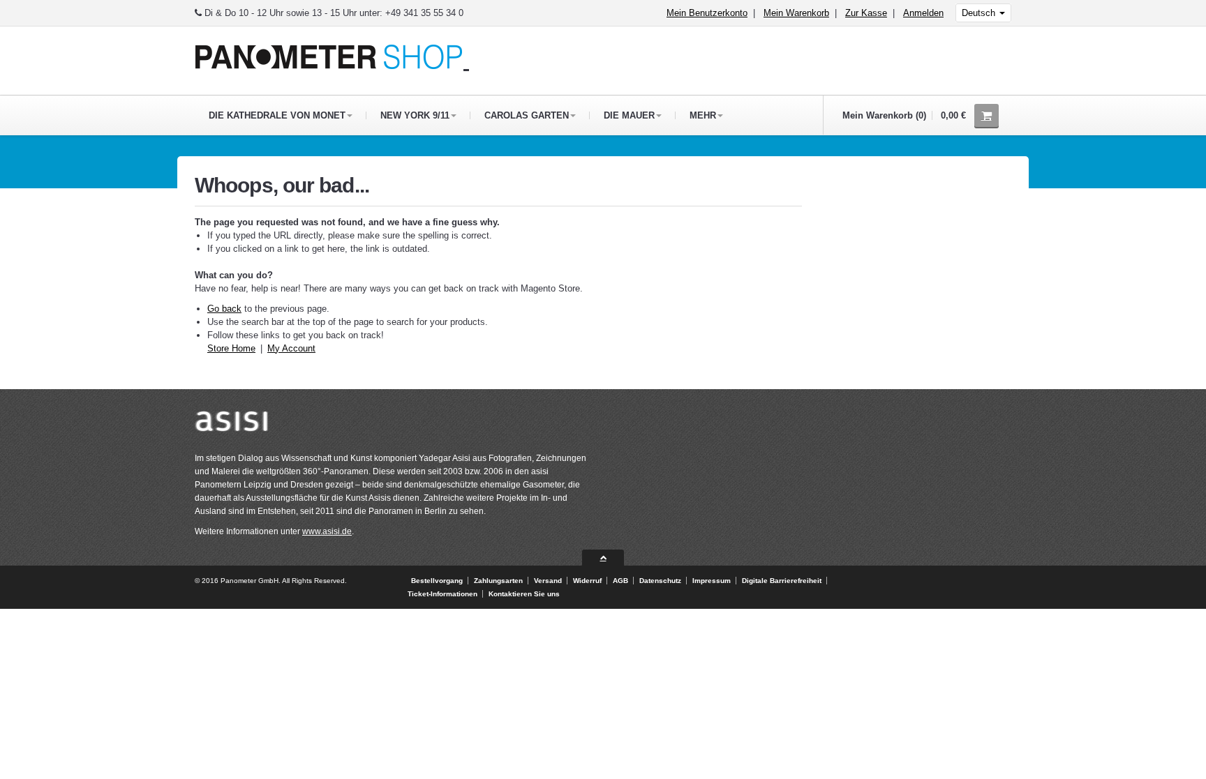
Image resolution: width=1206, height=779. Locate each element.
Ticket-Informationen (442, 594)
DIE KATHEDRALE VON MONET (277, 115)
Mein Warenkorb (796, 13)
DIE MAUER (629, 115)
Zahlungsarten (498, 580)
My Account (291, 348)
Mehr (703, 115)
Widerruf (587, 580)
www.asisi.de (327, 531)
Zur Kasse (866, 13)
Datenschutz (660, 580)
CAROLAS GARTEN (526, 115)
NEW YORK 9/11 (414, 115)
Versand (548, 580)
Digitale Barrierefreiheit (781, 580)
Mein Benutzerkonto (707, 13)
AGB (620, 580)
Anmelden (923, 13)
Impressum (711, 580)
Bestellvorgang (437, 580)
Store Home (231, 348)
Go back (224, 308)
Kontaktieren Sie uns (524, 594)
